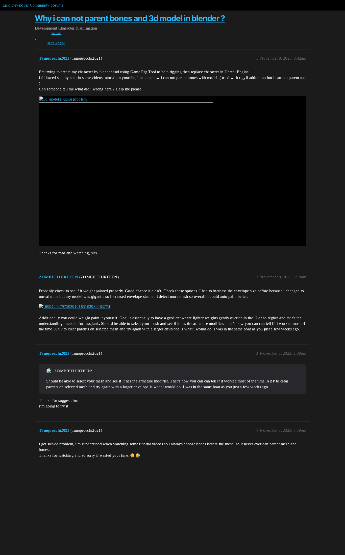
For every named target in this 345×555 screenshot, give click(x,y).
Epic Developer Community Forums (33, 5)
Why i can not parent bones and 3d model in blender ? (130, 18)
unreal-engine (56, 43)
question (56, 33)
